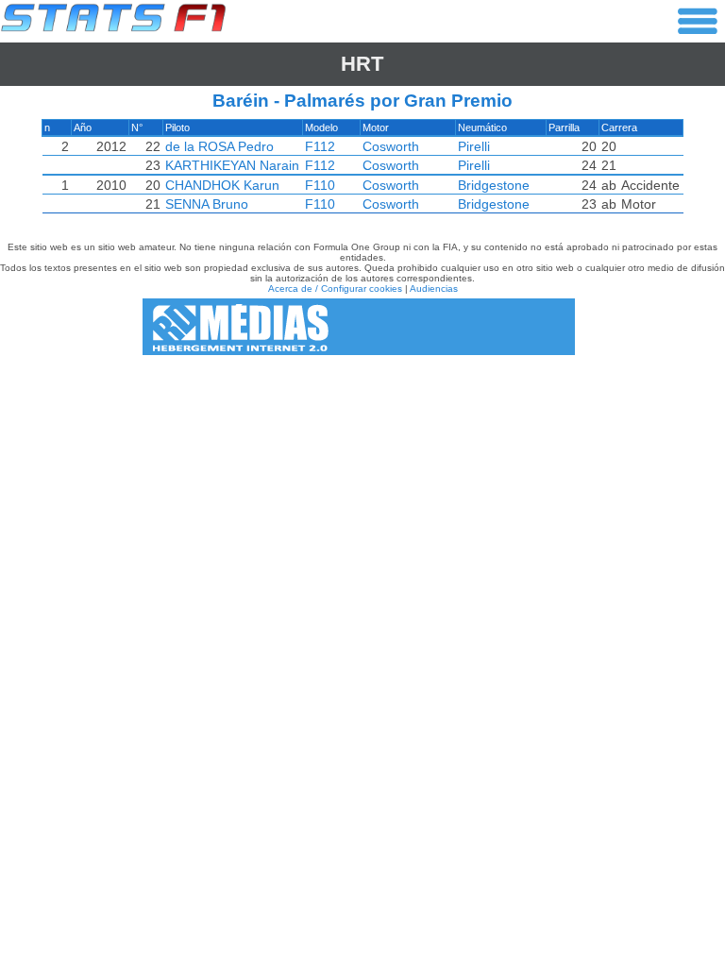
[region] (362, 171)
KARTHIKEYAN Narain (232, 165)
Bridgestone (494, 185)
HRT (362, 64)
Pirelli (474, 146)
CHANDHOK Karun (222, 185)
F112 (320, 146)
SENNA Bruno (206, 204)
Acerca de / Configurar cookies (335, 288)
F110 (320, 185)
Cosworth (390, 146)
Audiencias (434, 288)
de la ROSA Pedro (219, 146)
